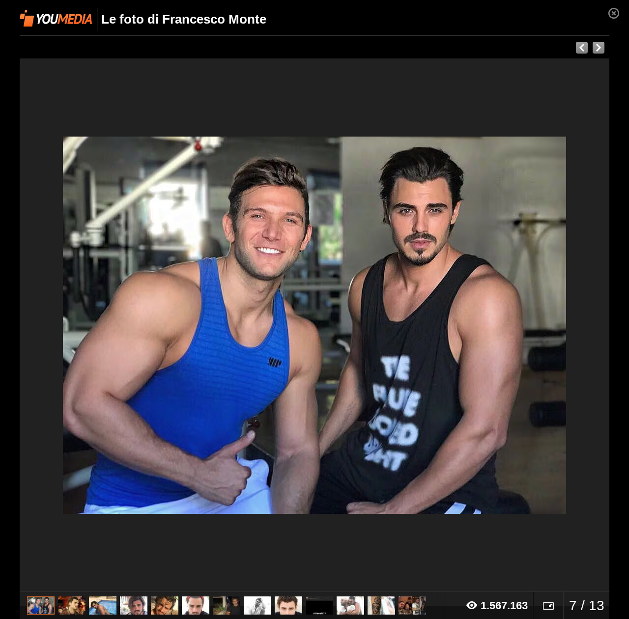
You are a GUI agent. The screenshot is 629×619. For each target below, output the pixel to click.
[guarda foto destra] (373, 325)
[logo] (56, 18)
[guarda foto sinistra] (79, 325)
